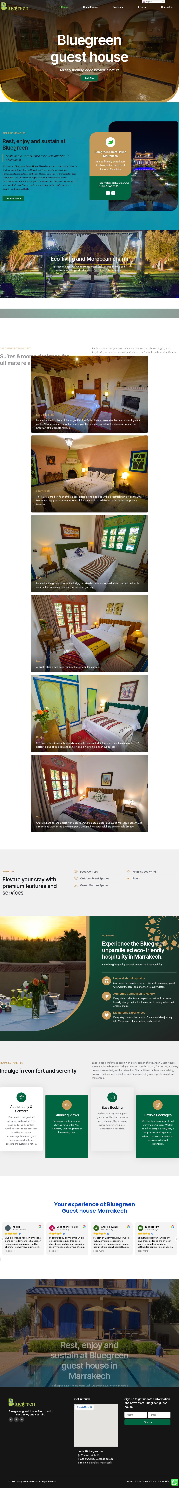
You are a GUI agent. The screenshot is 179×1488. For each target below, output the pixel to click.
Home (64, 7)
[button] (177, 1239)
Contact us (167, 7)
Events (142, 7)
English (148, 2)
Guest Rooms (90, 7)
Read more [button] (10, 1251)
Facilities (118, 7)
